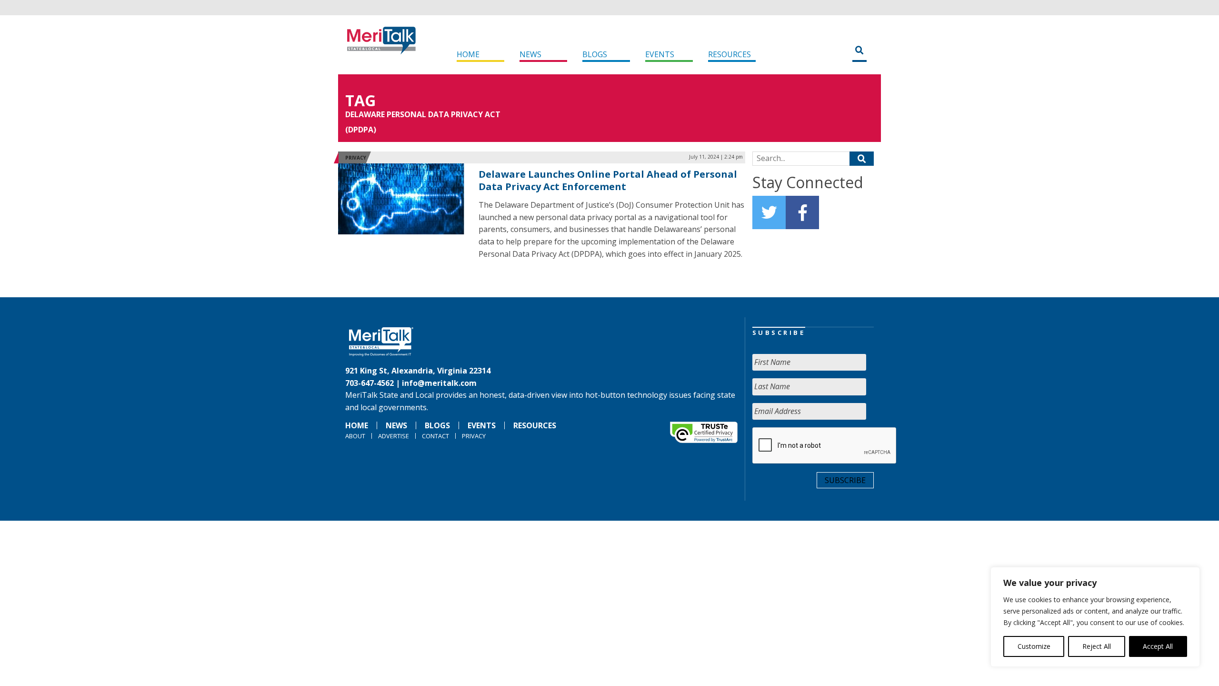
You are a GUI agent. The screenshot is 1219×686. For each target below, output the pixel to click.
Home (468, 54)
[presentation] (824, 445)
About (355, 436)
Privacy (355, 157)
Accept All (1158, 646)
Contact (435, 436)
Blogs (594, 54)
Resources (729, 54)
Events (659, 54)
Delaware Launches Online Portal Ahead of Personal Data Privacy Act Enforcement (608, 180)
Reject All (1096, 646)
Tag (360, 100)
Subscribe (845, 480)
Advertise (393, 436)
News (530, 54)
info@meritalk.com (439, 383)
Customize (1034, 646)
